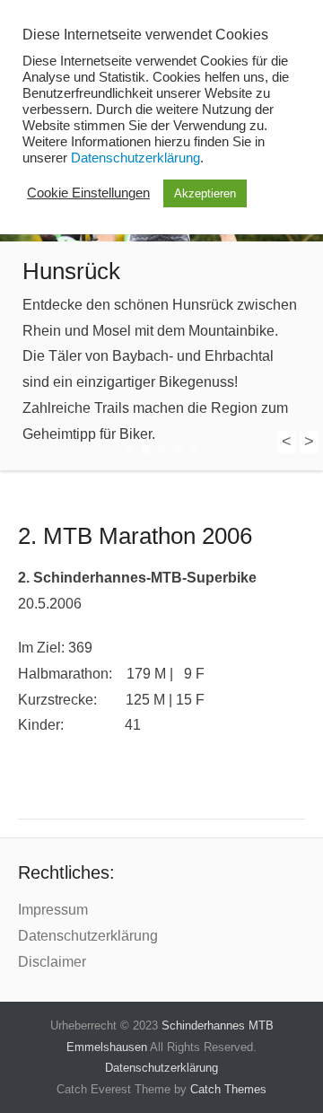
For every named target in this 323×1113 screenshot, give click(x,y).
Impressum (53, 909)
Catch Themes (228, 1089)
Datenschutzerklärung (88, 935)
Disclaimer (52, 961)
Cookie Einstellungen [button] (88, 193)
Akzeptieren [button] (205, 193)
